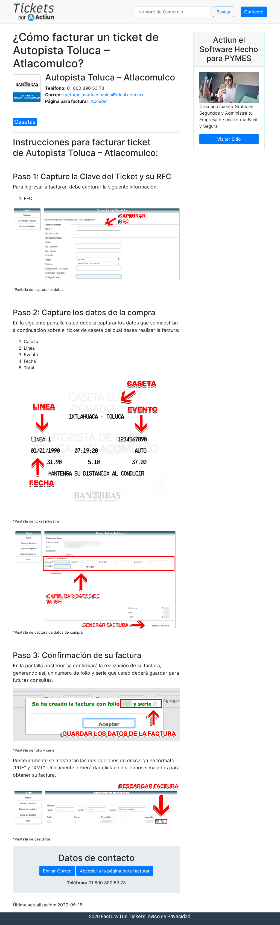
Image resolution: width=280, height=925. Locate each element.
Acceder (99, 101)
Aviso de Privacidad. (169, 916)
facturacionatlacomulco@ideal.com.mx (103, 94)
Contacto (254, 12)
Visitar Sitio (229, 139)
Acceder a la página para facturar (115, 871)
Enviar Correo (57, 871)
